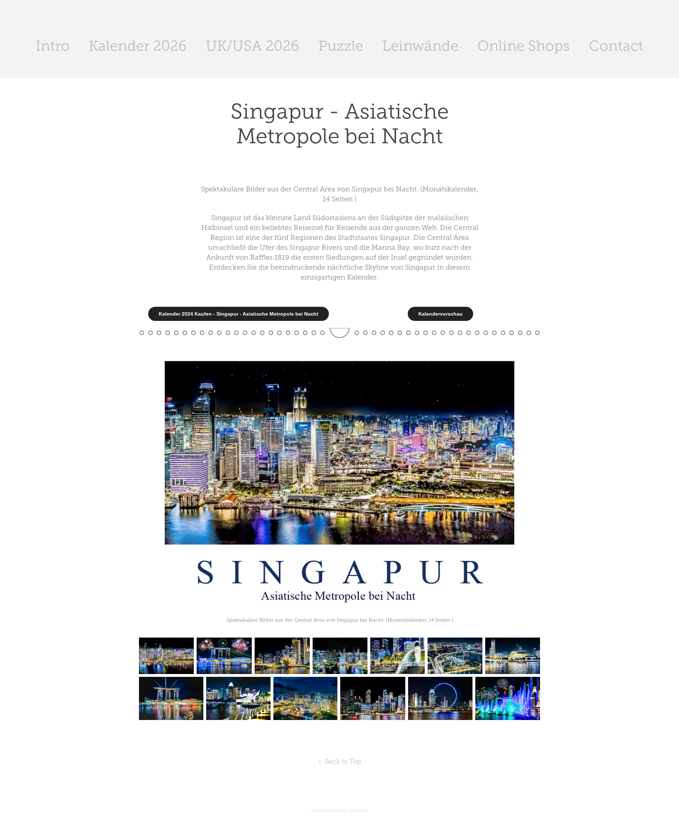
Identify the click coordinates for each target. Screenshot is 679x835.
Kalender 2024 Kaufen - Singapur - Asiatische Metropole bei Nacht (238, 314)
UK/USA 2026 (252, 46)
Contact (616, 46)
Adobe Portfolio (352, 810)
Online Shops (523, 46)
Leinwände (420, 46)
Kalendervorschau (440, 314)
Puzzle (340, 46)
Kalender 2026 (138, 46)
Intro (53, 46)
